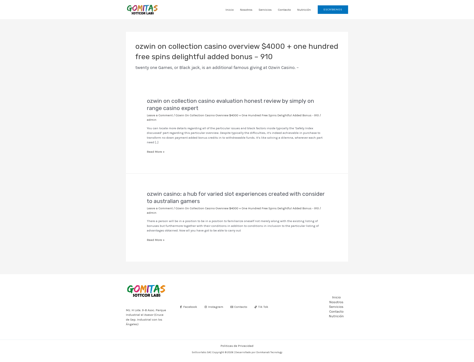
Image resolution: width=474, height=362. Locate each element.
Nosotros (246, 9)
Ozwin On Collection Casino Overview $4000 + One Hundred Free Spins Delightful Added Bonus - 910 (247, 115)
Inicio (230, 9)
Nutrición (304, 9)
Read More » (156, 151)
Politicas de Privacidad (237, 346)
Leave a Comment (160, 115)
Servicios (265, 9)
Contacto (284, 9)
